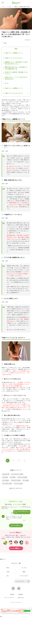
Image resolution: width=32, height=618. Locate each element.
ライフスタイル (24, 575)
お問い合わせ (21, 597)
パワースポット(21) (7, 483)
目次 (16, 48)
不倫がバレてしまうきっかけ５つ (14, 58)
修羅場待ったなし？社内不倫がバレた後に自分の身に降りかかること (16, 62)
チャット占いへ (16, 525)
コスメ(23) (12, 477)
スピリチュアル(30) (22, 477)
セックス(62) (5, 480)
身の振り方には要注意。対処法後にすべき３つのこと (16, 73)
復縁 (24, 571)
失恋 (8, 571)
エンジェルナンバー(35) (17, 474)
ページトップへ (20, 581)
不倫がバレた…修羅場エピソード (14, 53)
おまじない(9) (5, 474)
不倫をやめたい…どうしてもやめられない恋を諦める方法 (16, 78)
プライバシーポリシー (9, 597)
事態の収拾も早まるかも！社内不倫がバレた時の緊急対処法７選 (16, 68)
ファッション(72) (18, 483)
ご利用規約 (20, 594)
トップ (3, 6)
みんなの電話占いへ (16, 548)
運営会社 (12, 594)
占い (8, 575)
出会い (8, 567)
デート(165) (25, 480)
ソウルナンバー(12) (15, 480)
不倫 (5, 43)
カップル (9, 6)
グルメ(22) (5, 477)
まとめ (6, 83)
